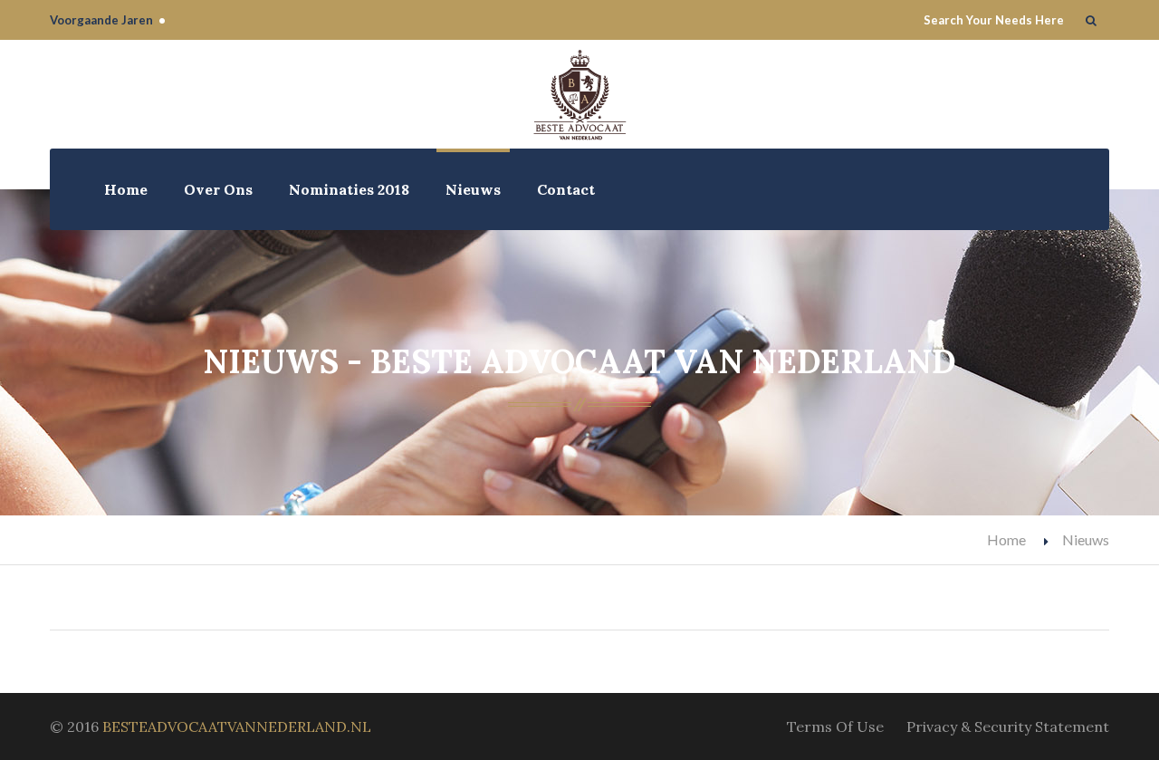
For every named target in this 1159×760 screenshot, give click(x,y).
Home (126, 189)
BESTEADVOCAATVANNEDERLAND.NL (236, 726)
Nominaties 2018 (349, 189)
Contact (566, 189)
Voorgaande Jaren (101, 20)
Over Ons (218, 189)
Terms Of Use (835, 726)
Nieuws (473, 189)
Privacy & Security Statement (1007, 726)
